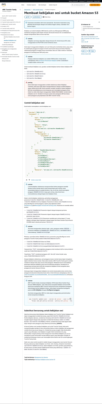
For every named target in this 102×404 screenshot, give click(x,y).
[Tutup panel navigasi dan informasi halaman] (99, 22)
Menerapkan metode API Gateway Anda (45, 205)
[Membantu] (27, 180)
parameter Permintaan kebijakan (48, 60)
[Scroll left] (20, 5)
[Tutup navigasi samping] (20, 9)
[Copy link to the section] (23, 103)
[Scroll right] (58, 5)
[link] (50, 9)
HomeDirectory (28, 205)
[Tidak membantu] (29, 180)
